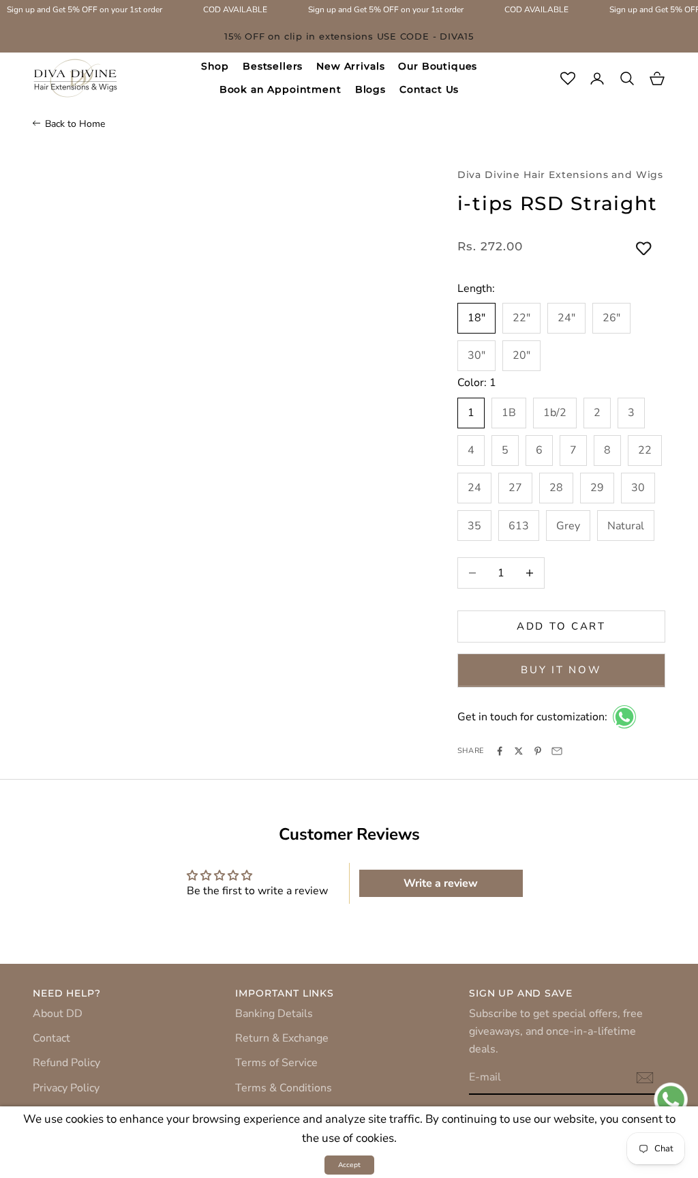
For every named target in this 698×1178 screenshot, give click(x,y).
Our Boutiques (437, 66)
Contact (51, 1038)
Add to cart (561, 626)
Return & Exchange (282, 1038)
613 (519, 525)
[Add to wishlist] (643, 249)
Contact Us (429, 89)
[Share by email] (556, 751)
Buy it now (561, 670)
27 (515, 487)
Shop (215, 66)
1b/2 (554, 412)
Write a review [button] (441, 883)
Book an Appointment (280, 89)
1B (509, 412)
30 (638, 487)
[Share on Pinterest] (537, 751)
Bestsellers (273, 66)
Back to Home (75, 123)
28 (556, 487)
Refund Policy (66, 1062)
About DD (57, 1013)
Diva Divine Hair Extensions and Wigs (560, 174)
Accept (349, 1165)
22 (645, 450)
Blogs (370, 89)
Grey (568, 525)
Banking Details (274, 1013)
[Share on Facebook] (499, 751)
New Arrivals (350, 66)
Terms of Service (276, 1062)
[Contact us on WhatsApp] (624, 716)
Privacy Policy (66, 1087)
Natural (625, 525)
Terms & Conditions (283, 1087)
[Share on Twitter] (518, 751)
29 (597, 487)
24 (474, 487)
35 (474, 525)
